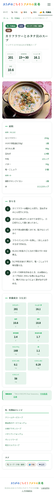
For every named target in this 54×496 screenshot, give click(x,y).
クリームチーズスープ (14, 417)
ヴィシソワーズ (11, 439)
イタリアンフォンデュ (14, 434)
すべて (5, 12)
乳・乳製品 (45, 12)
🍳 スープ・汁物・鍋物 (15, 464)
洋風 (8, 30)
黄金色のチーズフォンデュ (16, 423)
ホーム (5, 18)
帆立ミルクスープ (12, 445)
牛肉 (14, 12)
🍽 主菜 (41, 464)
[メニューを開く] (49, 4)
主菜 (21, 26)
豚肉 (23, 12)
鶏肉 (33, 12)
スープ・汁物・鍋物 (34, 26)
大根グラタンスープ (13, 428)
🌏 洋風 (31, 464)
